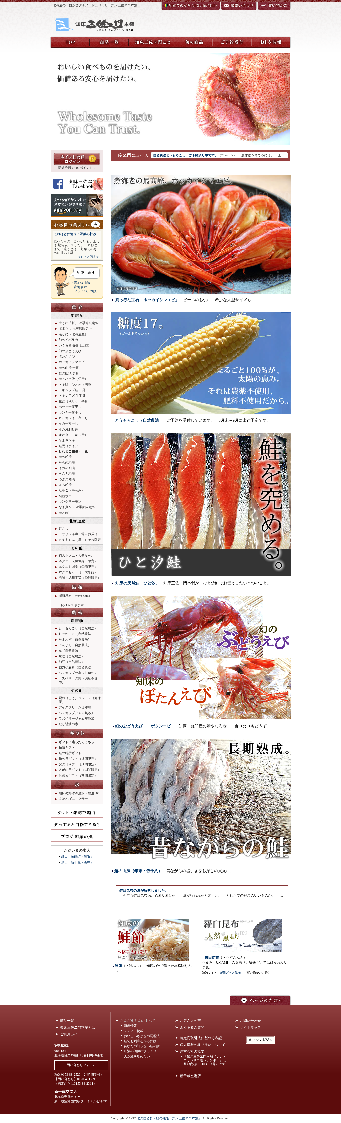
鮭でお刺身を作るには (140, 1041)
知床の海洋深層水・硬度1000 (80, 793)
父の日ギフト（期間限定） (78, 764)
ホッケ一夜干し (70, 407)
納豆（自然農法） (72, 662)
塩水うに (65, 328)
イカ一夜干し (68, 423)
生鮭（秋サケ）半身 (73, 401)
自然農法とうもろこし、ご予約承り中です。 (185, 155)
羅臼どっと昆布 (230, 972)
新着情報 (130, 1026)
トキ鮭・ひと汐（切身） (76, 384)
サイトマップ (250, 1027)
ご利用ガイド (70, 1034)
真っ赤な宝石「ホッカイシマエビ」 (147, 300)
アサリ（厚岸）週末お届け (78, 534)
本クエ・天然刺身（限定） (78, 561)
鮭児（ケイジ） (70, 446)
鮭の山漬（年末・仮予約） (138, 871)
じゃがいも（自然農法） (76, 634)
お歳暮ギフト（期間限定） (78, 775)
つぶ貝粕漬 (67, 479)
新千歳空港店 (65, 1091)
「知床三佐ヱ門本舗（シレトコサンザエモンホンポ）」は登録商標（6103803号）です (205, 1060)
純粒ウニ (65, 496)
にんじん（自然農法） (75, 645)
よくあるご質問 (192, 1027)
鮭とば (63, 513)
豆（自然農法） (70, 650)
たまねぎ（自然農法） (75, 639)
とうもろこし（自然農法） (139, 420)
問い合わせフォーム (81, 1065)
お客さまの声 (190, 1021)
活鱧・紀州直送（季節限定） (80, 578)
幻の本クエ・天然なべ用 (76, 555)
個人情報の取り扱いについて (202, 1045)
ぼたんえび (67, 356)
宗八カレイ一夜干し (73, 418)
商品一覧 (67, 1021)
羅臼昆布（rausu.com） (75, 596)
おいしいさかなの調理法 (142, 1036)
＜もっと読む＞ (88, 257)
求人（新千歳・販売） (77, 862)
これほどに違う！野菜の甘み (75, 234)
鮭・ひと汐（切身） (73, 379)
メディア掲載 (133, 1031)
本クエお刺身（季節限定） (78, 567)
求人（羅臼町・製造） (77, 857)
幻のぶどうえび (129, 726)
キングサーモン (70, 501)
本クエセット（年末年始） (78, 572)
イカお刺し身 (68, 429)
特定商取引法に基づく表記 (201, 1038)
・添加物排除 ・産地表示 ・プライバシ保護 (84, 287)
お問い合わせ (250, 1021)
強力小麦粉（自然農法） (76, 667)
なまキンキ (67, 440)
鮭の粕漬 (65, 457)
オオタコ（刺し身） (73, 435)
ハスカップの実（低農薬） (78, 673)
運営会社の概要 (192, 1051)
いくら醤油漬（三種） (75, 345)
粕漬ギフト (67, 747)
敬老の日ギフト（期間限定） (80, 770)
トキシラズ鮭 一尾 (72, 390)
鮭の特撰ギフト (70, 753)
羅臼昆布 (212, 957)
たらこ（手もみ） (72, 490)
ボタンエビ (161, 726)
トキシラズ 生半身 (72, 395)
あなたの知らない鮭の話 (142, 1046)
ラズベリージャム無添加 (76, 718)
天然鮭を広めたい (137, 1056)
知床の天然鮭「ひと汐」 (137, 583)
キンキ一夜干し (70, 412)
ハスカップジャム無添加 (76, 713)
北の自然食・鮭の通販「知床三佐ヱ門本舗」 (169, 1118)
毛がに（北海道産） (73, 334)
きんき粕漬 (67, 473)
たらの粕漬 (67, 462)
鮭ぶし (63, 528)
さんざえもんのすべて (137, 1021)
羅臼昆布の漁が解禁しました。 (143, 890)
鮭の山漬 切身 (69, 373)
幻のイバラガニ (70, 340)
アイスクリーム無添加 (75, 707)
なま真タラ (67, 507)
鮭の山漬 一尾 (69, 368)
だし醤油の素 (68, 724)
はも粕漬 (65, 485)
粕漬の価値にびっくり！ (142, 1051)
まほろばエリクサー (73, 799)
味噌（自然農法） (72, 656)
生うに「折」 (68, 323)
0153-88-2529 (71, 1074)
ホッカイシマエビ (72, 362)
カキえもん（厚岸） (73, 540)
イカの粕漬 (67, 468)
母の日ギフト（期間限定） (78, 759)
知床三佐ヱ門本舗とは (77, 1027)
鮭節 (118, 966)
